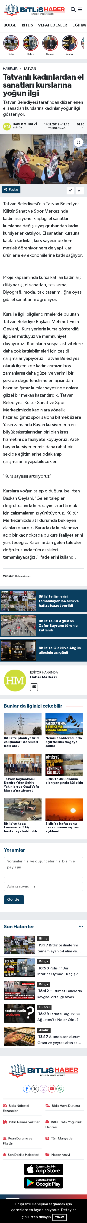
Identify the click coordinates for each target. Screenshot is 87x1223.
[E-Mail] (34, 687)
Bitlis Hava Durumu (66, 1105)
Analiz (44, 1030)
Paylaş (14, 189)
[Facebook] (27, 1089)
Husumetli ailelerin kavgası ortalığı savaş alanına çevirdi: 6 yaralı (59, 994)
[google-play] (43, 1184)
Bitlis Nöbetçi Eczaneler (16, 1108)
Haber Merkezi (43, 677)
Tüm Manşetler (62, 1138)
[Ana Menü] (80, 10)
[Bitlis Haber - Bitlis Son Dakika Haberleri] (34, 10)
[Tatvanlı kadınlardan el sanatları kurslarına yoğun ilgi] (43, 159)
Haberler (10, 68)
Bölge (43, 961)
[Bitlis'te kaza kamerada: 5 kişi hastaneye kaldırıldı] (23, 810)
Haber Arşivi (61, 1155)
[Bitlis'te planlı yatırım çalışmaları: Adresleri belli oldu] (23, 724)
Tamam (59, 1217)
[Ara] (73, 10)
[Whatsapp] (60, 1089)
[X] (35, 1089)
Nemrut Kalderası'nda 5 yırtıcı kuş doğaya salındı (63, 742)
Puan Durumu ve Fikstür (18, 1141)
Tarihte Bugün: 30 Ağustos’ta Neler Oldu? (58, 1017)
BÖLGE (9, 25)
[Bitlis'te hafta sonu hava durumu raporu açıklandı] (64, 810)
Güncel (44, 1007)
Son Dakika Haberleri (23, 1155)
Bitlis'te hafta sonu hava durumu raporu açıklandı (62, 827)
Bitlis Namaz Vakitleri (24, 1122)
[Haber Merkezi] (15, 680)
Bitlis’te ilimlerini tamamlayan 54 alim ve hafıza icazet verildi (57, 948)
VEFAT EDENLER (52, 25)
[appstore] (43, 1170)
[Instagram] (43, 1089)
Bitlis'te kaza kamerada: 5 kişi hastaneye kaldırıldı (20, 827)
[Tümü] (81, 927)
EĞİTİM (79, 25)
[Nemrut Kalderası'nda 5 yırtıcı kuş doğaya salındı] (64, 724)
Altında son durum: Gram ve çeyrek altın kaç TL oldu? (59, 1040)
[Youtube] (52, 1089)
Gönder (14, 900)
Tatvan (29, 68)
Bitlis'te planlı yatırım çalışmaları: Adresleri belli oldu (21, 742)
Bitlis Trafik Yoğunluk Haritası (63, 1124)
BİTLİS (27, 25)
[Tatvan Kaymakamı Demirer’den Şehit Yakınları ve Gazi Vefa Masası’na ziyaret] (23, 765)
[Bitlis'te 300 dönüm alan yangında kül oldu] (64, 765)
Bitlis (43, 938)
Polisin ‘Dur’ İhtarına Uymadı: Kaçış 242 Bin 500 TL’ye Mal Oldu (60, 971)
